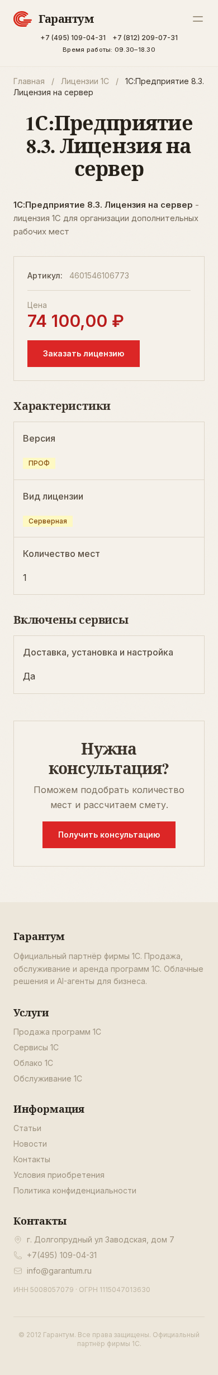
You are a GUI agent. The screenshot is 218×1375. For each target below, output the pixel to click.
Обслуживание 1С (47, 1078)
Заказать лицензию (83, 353)
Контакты (31, 1159)
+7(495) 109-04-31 (62, 1255)
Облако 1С (33, 1063)
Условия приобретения (59, 1175)
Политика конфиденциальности (74, 1190)
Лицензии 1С (85, 81)
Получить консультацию (109, 834)
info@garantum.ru (59, 1270)
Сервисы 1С (36, 1047)
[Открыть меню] (198, 19)
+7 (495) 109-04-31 (73, 37)
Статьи (27, 1128)
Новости (30, 1143)
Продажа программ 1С (57, 1031)
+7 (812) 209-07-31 (145, 37)
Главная (29, 81)
